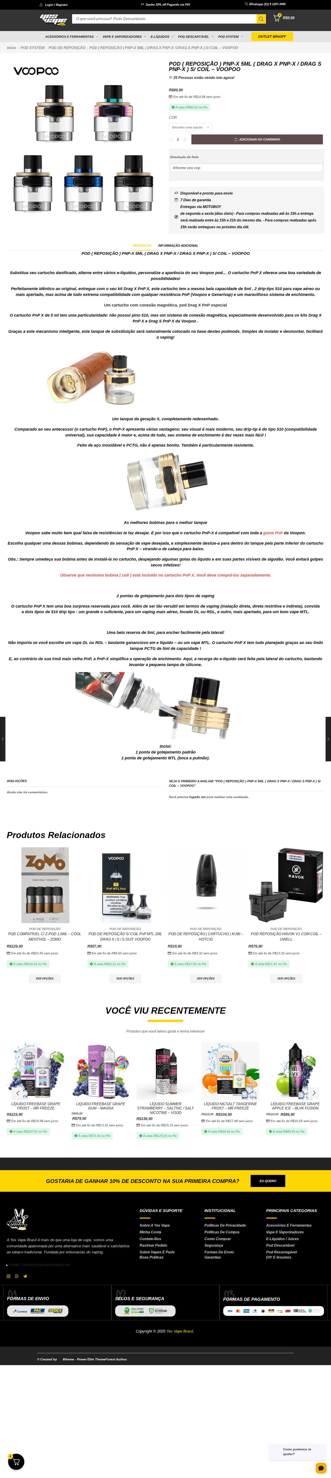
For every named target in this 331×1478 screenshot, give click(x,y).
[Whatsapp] (17, 1276)
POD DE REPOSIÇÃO (67, 48)
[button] (53, 4)
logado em (197, 797)
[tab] (142, 246)
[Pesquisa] (261, 18)
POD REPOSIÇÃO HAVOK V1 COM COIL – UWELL (286, 936)
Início (11, 48)
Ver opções (45, 978)
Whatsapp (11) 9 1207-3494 (267, 4)
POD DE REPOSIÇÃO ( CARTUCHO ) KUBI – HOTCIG (205, 936)
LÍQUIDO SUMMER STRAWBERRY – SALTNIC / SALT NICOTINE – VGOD (165, 1108)
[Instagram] (8, 1276)
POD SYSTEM (32, 48)
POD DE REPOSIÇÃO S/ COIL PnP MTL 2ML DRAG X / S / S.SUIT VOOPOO (125, 936)
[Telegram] (25, 1276)
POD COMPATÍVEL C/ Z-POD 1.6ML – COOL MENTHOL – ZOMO (44, 936)
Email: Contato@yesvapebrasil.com (39, 1265)
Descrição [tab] (142, 245)
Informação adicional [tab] (178, 245)
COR (173, 117)
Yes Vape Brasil (179, 1331)
